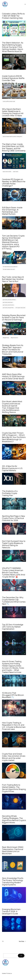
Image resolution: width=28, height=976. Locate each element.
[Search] (21, 956)
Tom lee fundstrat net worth (9, 269)
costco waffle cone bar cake (9, 101)
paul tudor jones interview (8, 305)
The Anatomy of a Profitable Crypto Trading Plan (9, 493)
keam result (15, 171)
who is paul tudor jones (20, 307)
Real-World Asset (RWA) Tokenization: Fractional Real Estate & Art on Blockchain (13, 850)
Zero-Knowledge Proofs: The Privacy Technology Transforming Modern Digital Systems (13, 881)
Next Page (22, 941)
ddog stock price (14, 337)
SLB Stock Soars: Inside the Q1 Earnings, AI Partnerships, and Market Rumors (12, 210)
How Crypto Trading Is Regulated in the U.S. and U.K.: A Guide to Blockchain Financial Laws (14, 726)
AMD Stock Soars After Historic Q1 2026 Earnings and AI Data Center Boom (13, 376)
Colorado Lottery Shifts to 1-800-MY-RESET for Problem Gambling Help (13, 16)
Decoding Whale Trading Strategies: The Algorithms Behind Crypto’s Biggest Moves (14, 819)
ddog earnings (6, 337)
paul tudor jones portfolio (8, 307)
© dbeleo (4, 973)
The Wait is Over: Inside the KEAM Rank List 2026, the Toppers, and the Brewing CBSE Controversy (13, 147)
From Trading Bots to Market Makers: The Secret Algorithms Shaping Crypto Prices (14, 788)
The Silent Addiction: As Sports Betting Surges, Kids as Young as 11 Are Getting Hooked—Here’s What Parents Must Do (12, 47)
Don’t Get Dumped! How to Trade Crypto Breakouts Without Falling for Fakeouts (13, 544)
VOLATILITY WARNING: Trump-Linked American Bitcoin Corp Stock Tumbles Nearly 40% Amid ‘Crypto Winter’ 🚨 (13, 572)
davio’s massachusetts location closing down (12, 136)
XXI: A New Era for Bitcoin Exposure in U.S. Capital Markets (12, 468)
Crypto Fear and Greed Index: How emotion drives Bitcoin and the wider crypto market (13, 757)
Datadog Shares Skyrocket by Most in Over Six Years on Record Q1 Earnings (14, 317)
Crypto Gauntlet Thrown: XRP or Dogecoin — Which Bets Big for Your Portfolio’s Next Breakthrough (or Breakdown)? (14, 437)
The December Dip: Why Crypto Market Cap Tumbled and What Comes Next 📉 (13, 600)
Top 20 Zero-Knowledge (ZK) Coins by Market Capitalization (12, 627)
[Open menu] (25, 4)
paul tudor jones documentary (9, 299)
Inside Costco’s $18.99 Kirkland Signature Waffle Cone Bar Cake (13, 78)
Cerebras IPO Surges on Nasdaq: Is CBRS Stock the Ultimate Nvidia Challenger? (13, 182)
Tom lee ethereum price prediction (10, 266)
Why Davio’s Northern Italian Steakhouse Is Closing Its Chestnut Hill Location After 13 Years (12, 112)
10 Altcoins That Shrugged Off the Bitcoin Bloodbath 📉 (13, 695)
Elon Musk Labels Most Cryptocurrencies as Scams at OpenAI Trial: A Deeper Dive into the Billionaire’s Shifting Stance (12, 406)
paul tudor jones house (8, 302)
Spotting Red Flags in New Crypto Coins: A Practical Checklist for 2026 (13, 518)
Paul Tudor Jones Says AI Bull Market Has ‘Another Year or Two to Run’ (13, 279)
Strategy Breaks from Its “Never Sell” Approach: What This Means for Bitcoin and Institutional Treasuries (12, 349)
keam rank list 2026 (7, 171)
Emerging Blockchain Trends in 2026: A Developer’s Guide (11, 911)
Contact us (9, 973)
